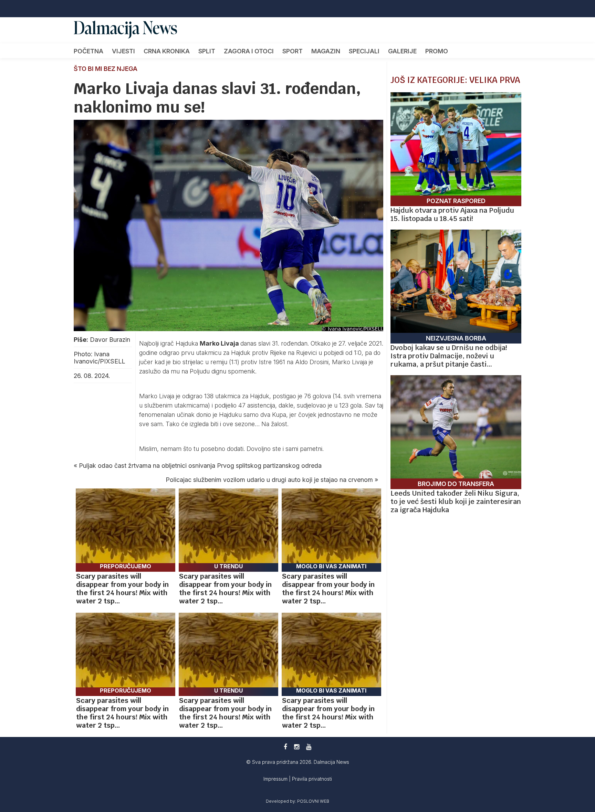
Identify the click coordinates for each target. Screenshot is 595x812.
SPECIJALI (364, 51)
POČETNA (88, 51)
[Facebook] (285, 746)
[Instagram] (297, 746)
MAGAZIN (325, 51)
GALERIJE (402, 51)
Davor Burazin (110, 339)
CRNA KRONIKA (167, 51)
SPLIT (206, 51)
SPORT (292, 51)
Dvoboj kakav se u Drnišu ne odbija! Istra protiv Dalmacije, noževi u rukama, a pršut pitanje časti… (448, 356)
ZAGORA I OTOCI (249, 51)
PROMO (436, 51)
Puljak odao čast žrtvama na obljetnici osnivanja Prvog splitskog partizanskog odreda (200, 465)
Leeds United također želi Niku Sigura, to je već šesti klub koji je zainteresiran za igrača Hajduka (455, 501)
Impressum (276, 779)
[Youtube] (309, 746)
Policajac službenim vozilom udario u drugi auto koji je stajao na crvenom (269, 479)
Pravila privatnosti (312, 779)
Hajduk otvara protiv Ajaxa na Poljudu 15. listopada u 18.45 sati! (452, 214)
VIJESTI (123, 51)
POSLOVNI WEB (313, 801)
